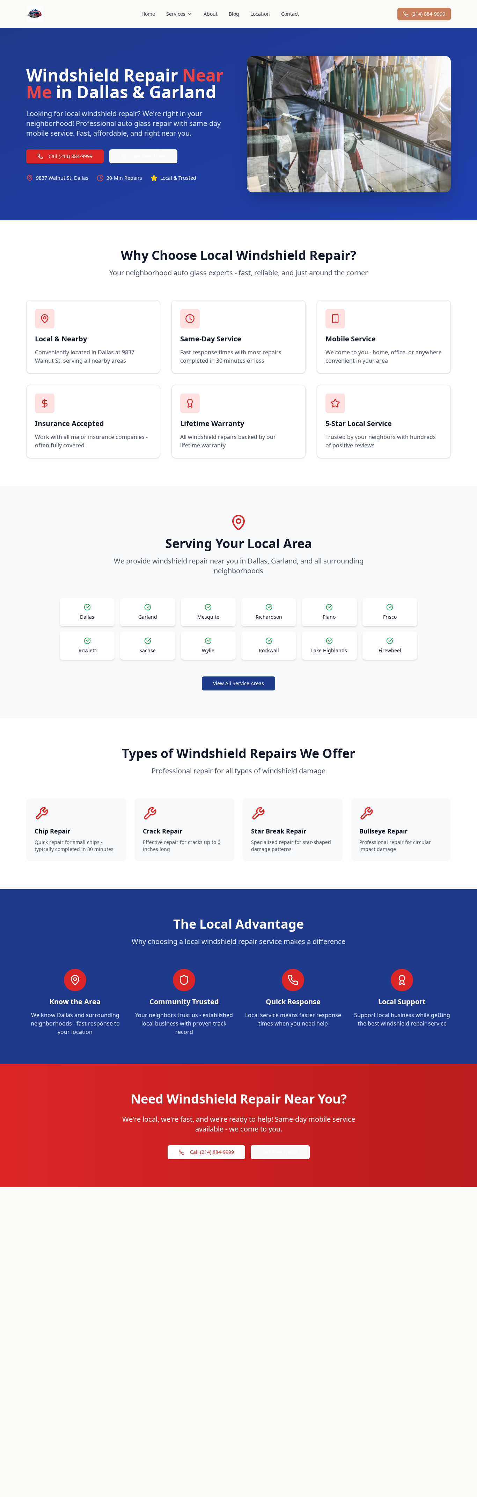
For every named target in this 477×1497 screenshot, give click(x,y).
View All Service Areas (238, 683)
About (211, 13)
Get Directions (149, 156)
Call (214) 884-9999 (71, 156)
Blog (234, 13)
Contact (290, 13)
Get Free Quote (280, 1152)
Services (175, 13)
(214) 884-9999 (428, 13)
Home (148, 13)
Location (260, 13)
